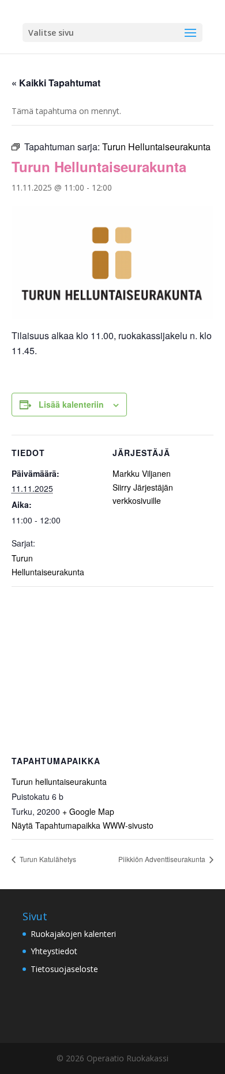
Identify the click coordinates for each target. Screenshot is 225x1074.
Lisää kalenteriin (71, 404)
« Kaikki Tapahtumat (56, 82)
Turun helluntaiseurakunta (59, 781)
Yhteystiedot (54, 951)
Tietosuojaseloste (64, 968)
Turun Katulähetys (47, 859)
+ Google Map (88, 811)
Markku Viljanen (141, 473)
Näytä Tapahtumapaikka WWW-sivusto (82, 825)
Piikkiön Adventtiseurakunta (162, 859)
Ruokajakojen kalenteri (73, 933)
